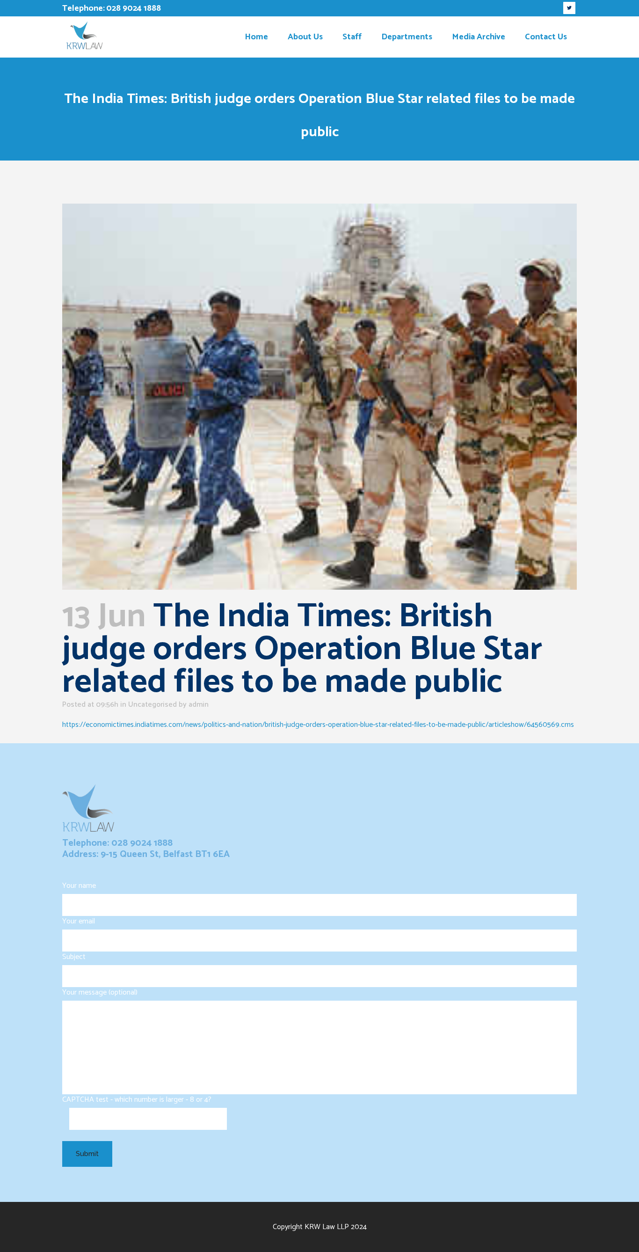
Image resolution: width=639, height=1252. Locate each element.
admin (199, 704)
